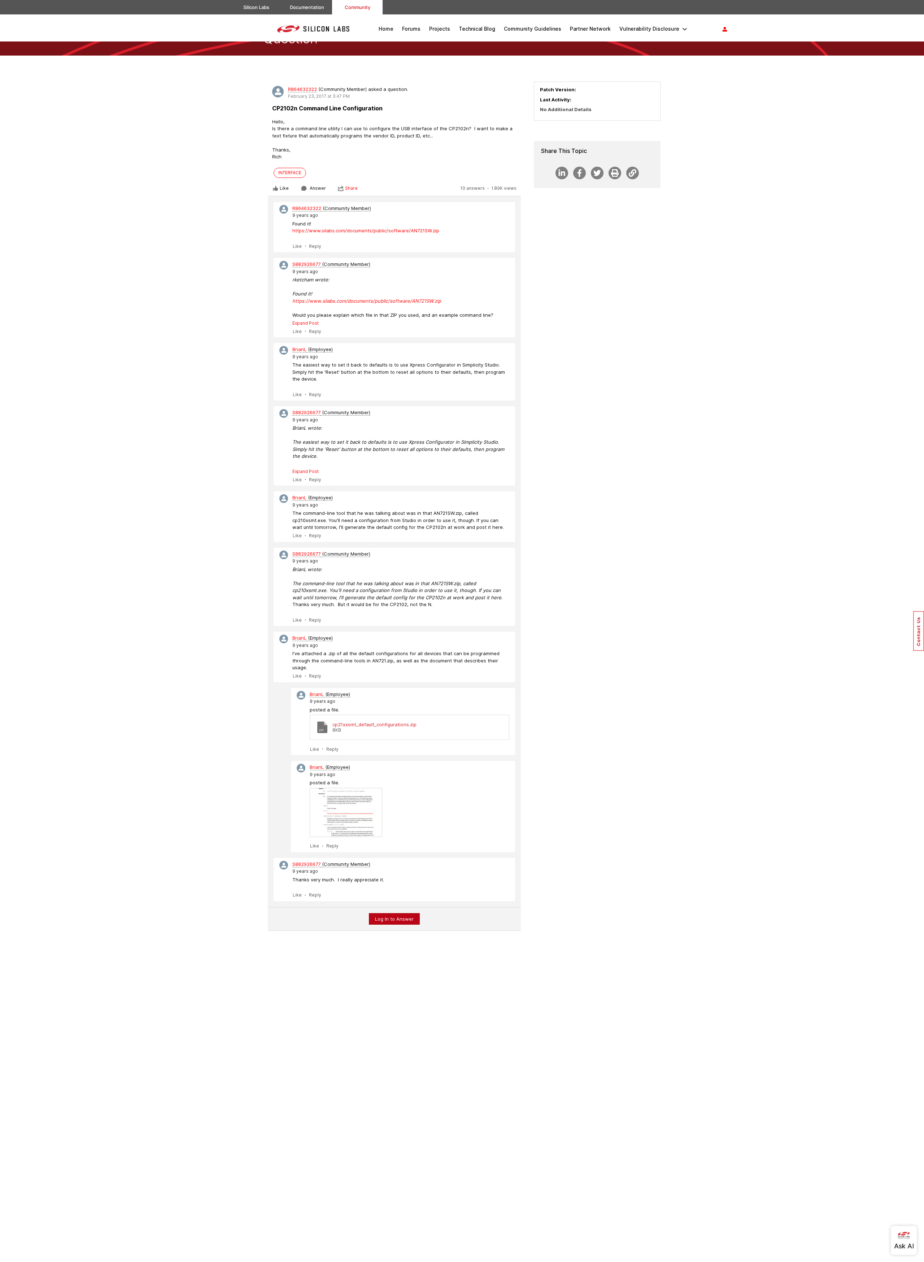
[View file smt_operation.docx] (346, 812)
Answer (318, 188)
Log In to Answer (394, 919)
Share (351, 188)
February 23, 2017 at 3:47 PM (319, 96)
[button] (918, 631)
